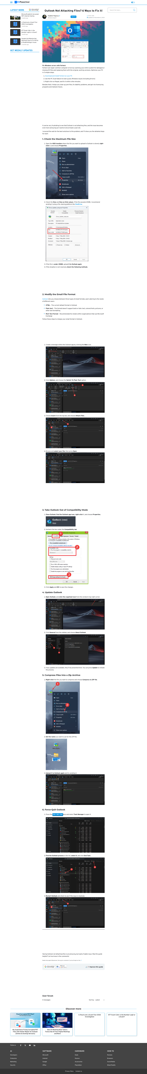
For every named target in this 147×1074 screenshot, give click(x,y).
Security (12, 1065)
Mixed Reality (111, 1065)
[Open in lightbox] (75, 173)
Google (45, 1062)
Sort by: (91, 1000)
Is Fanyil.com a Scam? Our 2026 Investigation (89, 1016)
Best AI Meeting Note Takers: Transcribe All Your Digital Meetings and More (57, 1032)
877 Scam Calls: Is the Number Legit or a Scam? (121, 1016)
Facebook (20, 1045)
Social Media (111, 1062)
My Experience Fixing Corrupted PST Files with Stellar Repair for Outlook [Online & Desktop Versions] (25, 1032)
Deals (76, 1055)
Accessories (78, 1062)
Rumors (77, 1058)
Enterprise (13, 1058)
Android (45, 1058)
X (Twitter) (25, 1045)
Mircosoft (45, 1055)
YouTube (30, 1045)
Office (44, 1065)
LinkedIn (34, 1045)
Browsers (110, 1058)
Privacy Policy (69, 1071)
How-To (73, 17)
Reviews (109, 1055)
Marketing (13, 1062)
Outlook (45, 299)
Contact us (79, 1071)
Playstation (78, 1065)
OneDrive (78, 204)
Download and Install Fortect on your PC (58, 76)
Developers (13, 1055)
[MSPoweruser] (22, 2)
